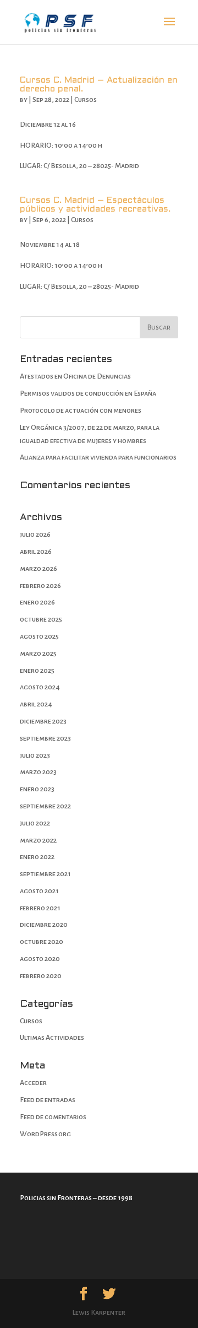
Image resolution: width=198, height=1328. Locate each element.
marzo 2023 (38, 772)
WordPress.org (45, 1134)
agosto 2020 (40, 959)
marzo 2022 (38, 840)
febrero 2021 (40, 908)
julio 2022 (35, 823)
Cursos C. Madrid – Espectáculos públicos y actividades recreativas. (95, 204)
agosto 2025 (39, 636)
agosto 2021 (39, 891)
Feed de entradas (47, 1100)
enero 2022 (37, 857)
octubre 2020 (41, 942)
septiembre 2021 (45, 874)
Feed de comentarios (53, 1117)
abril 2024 (36, 704)
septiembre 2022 (45, 806)
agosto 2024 (40, 687)
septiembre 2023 (45, 738)
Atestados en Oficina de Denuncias (75, 376)
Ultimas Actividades (52, 1037)
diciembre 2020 (44, 924)
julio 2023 (35, 755)
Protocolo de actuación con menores (80, 410)
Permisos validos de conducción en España (88, 393)
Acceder (33, 1083)
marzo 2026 (38, 569)
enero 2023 (37, 789)
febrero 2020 (41, 976)
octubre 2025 (41, 619)
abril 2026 (36, 551)
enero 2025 (37, 670)
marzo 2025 (38, 653)
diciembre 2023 (43, 721)
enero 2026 (37, 602)
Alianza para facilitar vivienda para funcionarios (98, 457)
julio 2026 (35, 534)
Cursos (85, 100)
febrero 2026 (40, 586)
